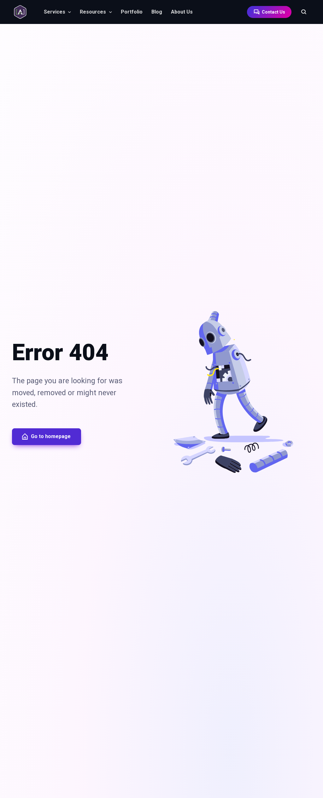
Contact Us (273, 11)
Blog (156, 12)
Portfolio (132, 12)
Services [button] (54, 12)
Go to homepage (51, 436)
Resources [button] (93, 12)
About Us (182, 12)
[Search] (300, 12)
